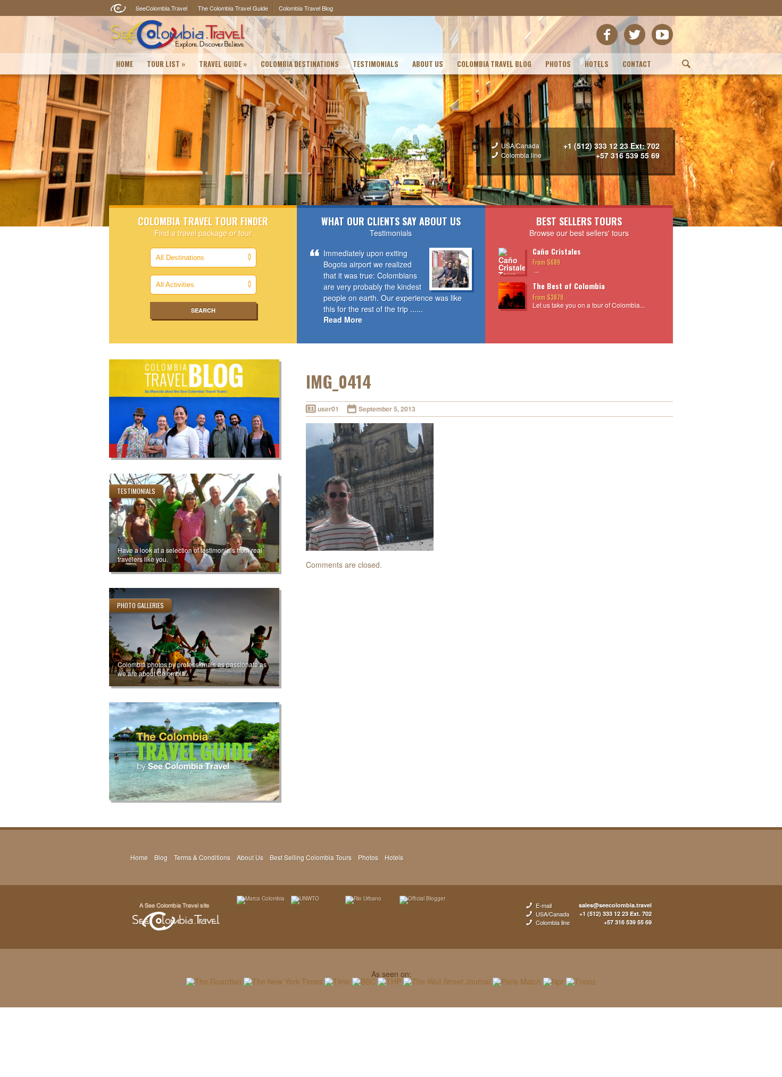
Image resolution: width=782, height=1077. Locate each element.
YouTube (662, 34)
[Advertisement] (391, 1042)
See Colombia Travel (175, 917)
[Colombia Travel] (178, 51)
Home (124, 63)
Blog (161, 857)
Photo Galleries (140, 605)
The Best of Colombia (569, 285)
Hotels (597, 63)
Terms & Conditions (202, 857)
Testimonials (375, 63)
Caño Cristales (557, 251)
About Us (427, 63)
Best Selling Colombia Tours (311, 857)
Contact (636, 63)
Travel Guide (223, 63)
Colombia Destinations (300, 63)
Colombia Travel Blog (494, 63)
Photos (558, 63)
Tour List (166, 63)
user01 (328, 409)
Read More (342, 319)
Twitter (634, 34)
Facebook (607, 34)
